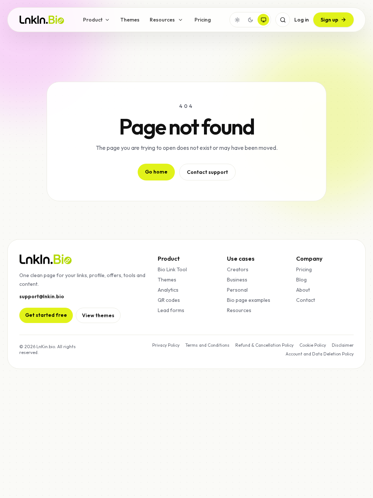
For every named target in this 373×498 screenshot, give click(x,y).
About (303, 290)
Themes (130, 19)
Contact (305, 300)
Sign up (329, 19)
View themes (98, 315)
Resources (162, 19)
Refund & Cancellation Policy (264, 345)
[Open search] (282, 19)
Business (237, 279)
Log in (301, 19)
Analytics (168, 290)
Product (92, 19)
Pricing (203, 19)
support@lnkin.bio (41, 296)
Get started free (46, 315)
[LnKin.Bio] (41, 19)
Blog (301, 279)
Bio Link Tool (172, 269)
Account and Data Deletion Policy (320, 354)
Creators (237, 269)
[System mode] (263, 20)
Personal (237, 290)
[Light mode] (237, 20)
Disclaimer (343, 345)
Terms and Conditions (207, 345)
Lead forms (171, 310)
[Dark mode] (250, 20)
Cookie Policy (312, 345)
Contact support (207, 172)
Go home (156, 171)
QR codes (169, 300)
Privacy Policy (166, 345)
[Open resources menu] (180, 19)
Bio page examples (248, 300)
